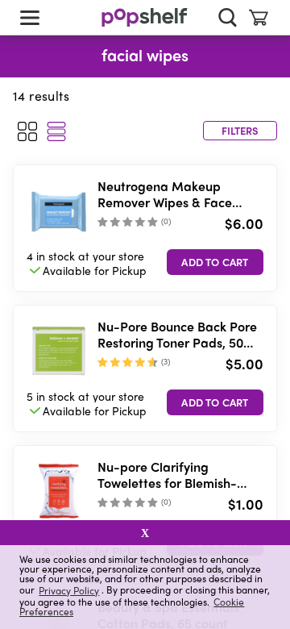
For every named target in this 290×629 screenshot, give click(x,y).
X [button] (145, 533)
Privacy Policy (69, 590)
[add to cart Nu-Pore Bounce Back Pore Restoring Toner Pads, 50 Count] (215, 402)
